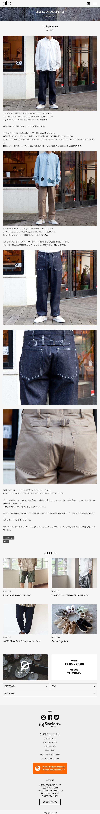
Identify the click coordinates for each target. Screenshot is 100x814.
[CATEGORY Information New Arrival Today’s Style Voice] (26, 686)
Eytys (6, 541)
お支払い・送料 (50, 746)
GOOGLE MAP (49, 802)
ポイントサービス (50, 742)
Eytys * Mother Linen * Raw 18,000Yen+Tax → (25, 120)
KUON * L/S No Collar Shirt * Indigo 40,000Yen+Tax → (28, 229)
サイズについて (50, 738)
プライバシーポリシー (50, 758)
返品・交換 (50, 750)
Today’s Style (8, 538)
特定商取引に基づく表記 (50, 754)
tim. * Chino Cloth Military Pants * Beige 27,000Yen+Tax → (29, 232)
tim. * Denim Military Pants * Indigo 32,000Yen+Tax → (28, 116)
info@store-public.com (53, 790)
